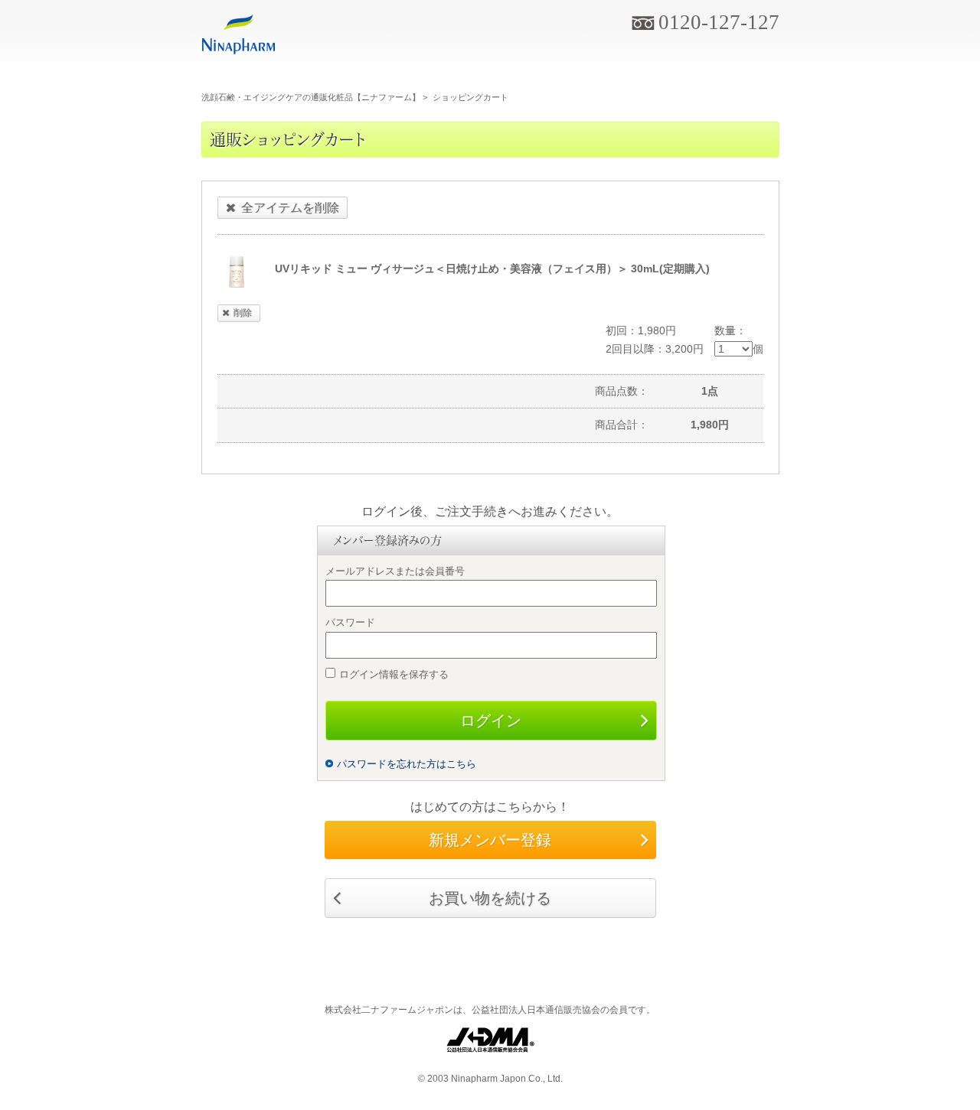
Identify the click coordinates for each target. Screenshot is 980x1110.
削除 (243, 313)
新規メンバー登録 (490, 840)
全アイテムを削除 (290, 207)
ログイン (490, 720)
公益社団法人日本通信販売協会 (536, 1009)
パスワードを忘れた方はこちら (406, 764)
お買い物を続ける (490, 898)
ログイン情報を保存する (394, 674)
